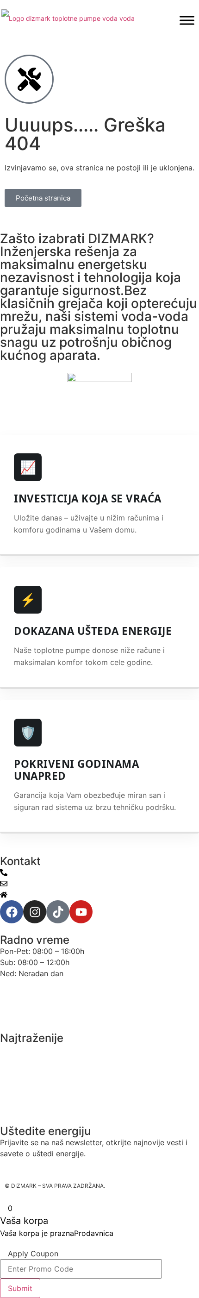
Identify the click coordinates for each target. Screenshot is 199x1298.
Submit (20, 1288)
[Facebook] (11, 911)
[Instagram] (34, 911)
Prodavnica (93, 1233)
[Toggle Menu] (187, 20)
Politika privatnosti (33, 1009)
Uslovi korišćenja (31, 991)
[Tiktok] (57, 911)
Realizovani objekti (34, 1102)
